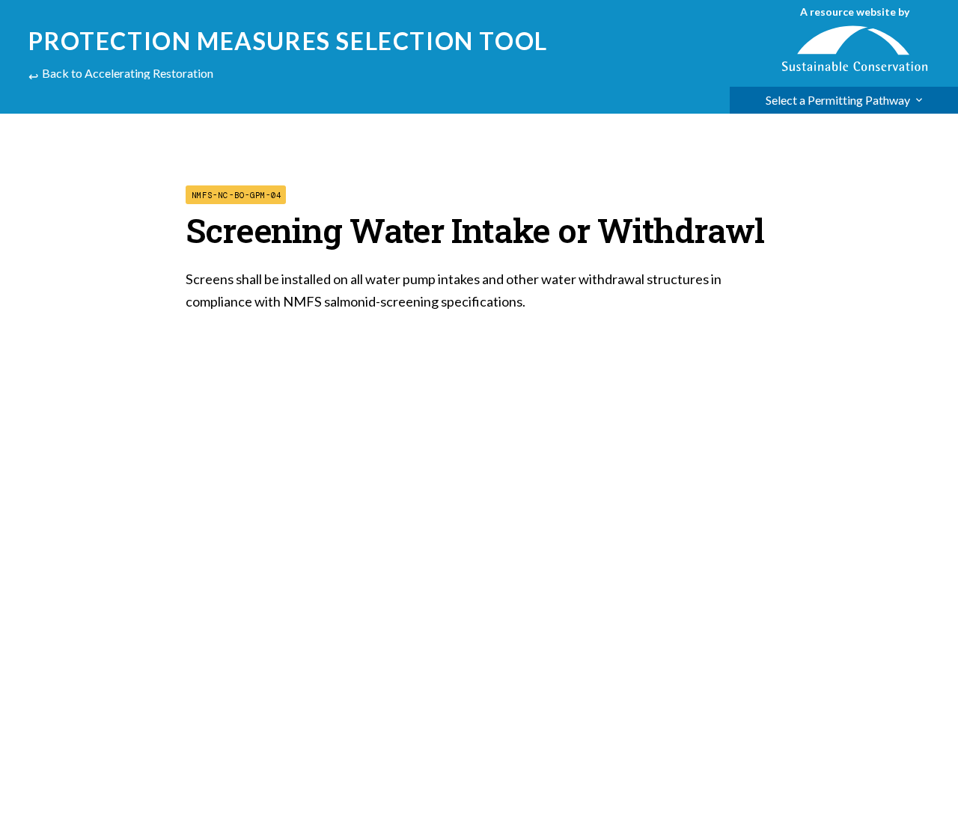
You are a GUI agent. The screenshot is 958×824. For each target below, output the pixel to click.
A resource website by (854, 11)
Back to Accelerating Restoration (127, 73)
